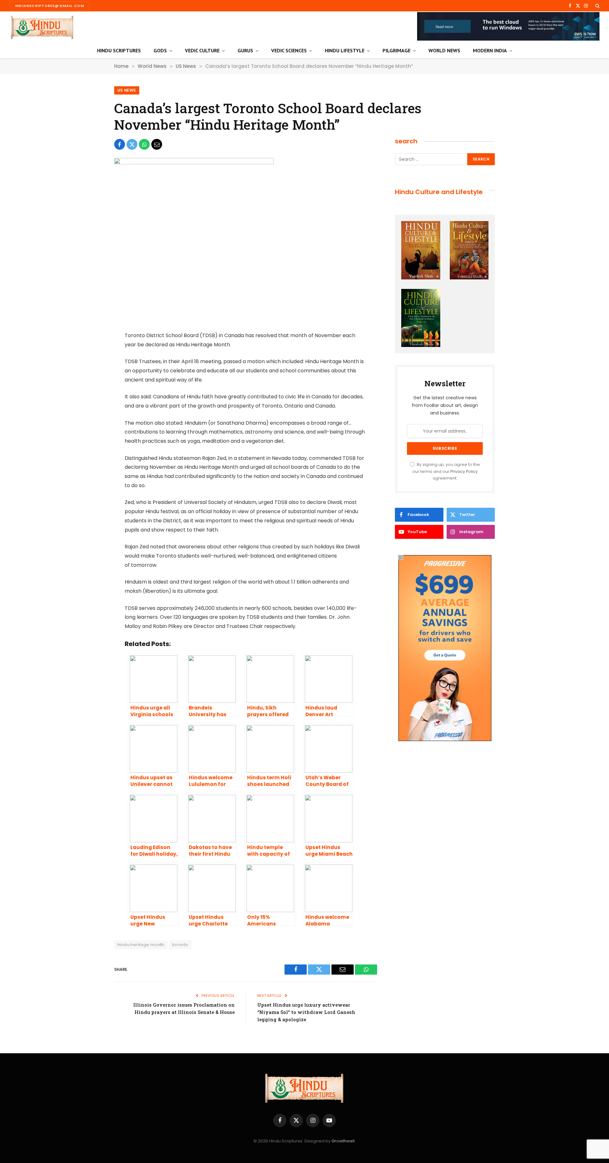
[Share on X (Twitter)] (132, 144)
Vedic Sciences (289, 50)
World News (444, 50)
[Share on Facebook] (119, 144)
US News (126, 90)
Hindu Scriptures (119, 50)
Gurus (245, 50)
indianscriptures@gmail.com (49, 5)
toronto (180, 945)
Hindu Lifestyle (344, 50)
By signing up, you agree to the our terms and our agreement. (446, 471)
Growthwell (343, 1141)
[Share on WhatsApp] (144, 144)
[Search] (596, 5)
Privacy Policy (464, 471)
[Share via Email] (156, 144)
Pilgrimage (396, 50)
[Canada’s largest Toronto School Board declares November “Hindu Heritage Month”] (194, 163)
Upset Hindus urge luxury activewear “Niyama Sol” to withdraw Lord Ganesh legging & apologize (306, 1012)
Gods (160, 50)
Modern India (490, 50)
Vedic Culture (202, 50)
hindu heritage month (140, 945)
